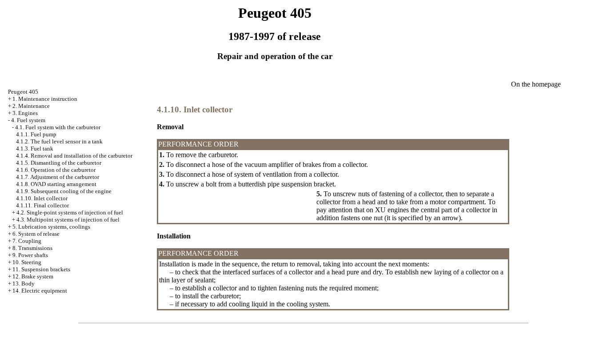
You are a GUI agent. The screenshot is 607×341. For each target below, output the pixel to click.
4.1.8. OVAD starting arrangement (56, 184)
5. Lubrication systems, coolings (51, 226)
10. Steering (26, 262)
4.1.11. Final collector (42, 205)
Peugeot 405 (23, 91)
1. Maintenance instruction (44, 98)
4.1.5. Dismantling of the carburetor (58, 162)
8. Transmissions (32, 248)
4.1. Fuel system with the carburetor (57, 127)
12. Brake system (32, 276)
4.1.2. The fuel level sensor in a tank (59, 141)
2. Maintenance (31, 106)
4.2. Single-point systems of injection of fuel (69, 212)
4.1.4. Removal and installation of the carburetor (74, 155)
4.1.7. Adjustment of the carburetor (57, 177)
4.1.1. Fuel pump (36, 134)
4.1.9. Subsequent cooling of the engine (64, 191)
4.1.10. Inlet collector (42, 198)
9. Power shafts (30, 255)
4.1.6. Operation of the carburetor (56, 170)
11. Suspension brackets (41, 269)
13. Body (23, 283)
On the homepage (536, 84)
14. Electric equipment (39, 290)
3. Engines (25, 113)
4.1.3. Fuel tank (34, 148)
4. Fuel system (28, 120)
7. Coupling (26, 241)
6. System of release (36, 233)
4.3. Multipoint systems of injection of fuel (68, 219)
